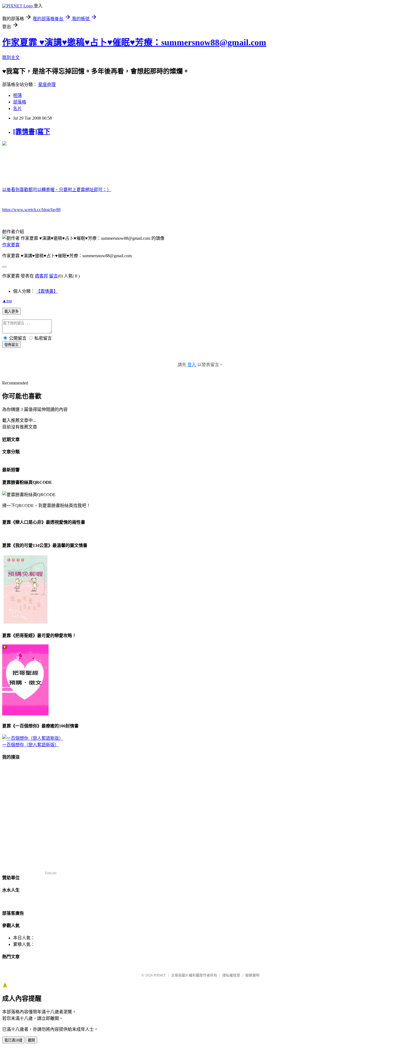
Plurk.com (50, 872)
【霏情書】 (47, 291)
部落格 (19, 102)
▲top (7, 300)
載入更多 (11, 311)
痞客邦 (41, 276)
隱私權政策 (231, 975)
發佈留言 (11, 345)
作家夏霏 (11, 244)
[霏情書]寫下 (31, 131)
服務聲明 (252, 975)
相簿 (17, 95)
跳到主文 (11, 57)
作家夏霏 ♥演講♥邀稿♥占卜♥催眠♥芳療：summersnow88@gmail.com (134, 42)
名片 (17, 108)
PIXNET (160, 975)
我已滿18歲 (13, 1040)
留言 (53, 276)
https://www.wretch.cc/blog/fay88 (31, 209)
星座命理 (47, 84)
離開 (31, 1040)
